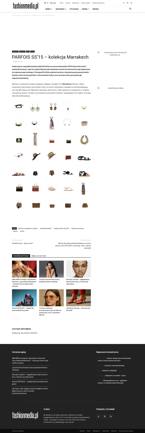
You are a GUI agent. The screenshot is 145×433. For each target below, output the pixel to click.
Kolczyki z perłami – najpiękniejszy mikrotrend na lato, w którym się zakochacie (77, 282)
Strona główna (16, 15)
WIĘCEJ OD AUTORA (38, 256)
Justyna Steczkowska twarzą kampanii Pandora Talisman (29, 369)
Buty (28, 51)
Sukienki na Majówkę (109, 371)
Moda (48, 9)
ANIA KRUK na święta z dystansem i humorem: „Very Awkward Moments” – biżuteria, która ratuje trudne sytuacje (30, 360)
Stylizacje (74, 9)
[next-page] (17, 319)
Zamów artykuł (85, 3)
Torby (32, 51)
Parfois (22, 231)
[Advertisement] (72, 33)
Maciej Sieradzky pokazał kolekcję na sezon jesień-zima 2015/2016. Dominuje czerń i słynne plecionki (73, 245)
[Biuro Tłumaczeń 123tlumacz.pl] (114, 65)
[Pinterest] (127, 3)
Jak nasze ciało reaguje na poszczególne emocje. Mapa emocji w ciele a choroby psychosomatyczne (30, 391)
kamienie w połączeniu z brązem (27, 228)
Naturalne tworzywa (77, 228)
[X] (131, 3)
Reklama (114, 431)
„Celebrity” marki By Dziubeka (114, 366)
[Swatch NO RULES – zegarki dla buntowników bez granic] (24, 297)
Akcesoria (60, 9)
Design (95, 9)
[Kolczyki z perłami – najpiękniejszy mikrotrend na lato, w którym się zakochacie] (78, 269)
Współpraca (75, 3)
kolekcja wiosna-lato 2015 (61, 228)
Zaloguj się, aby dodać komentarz (24, 333)
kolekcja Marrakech (45, 228)
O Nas (61, 3)
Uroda (84, 9)
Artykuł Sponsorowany (126, 431)
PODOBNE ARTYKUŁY (21, 256)
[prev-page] (13, 319)
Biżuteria (22, 51)
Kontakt (67, 3)
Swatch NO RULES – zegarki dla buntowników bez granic (30, 383)
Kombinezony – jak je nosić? (22, 243)
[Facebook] (124, 3)
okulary (15, 231)
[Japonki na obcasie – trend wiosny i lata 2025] (78, 297)
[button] (130, 9)
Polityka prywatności (98, 3)
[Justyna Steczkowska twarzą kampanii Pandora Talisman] (51, 269)
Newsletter (105, 431)
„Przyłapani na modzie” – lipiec (115, 375)
